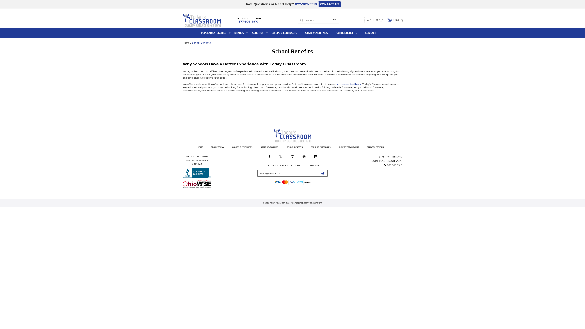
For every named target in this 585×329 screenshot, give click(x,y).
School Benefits (347, 33)
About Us (258, 33)
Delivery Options (375, 147)
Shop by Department (349, 147)
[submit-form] (322, 173)
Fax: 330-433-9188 (197, 160)
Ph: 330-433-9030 (197, 156)
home (200, 147)
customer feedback (349, 84)
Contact (370, 33)
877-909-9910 (306, 4)
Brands (239, 33)
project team (217, 147)
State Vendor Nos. (316, 33)
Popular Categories (213, 33)
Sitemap (197, 164)
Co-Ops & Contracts (284, 33)
